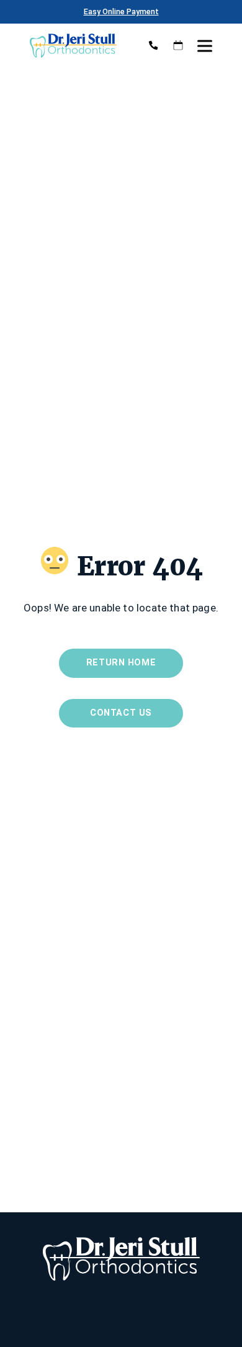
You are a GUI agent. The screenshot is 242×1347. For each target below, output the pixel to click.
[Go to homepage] (78, 45)
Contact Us (121, 713)
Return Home (121, 662)
